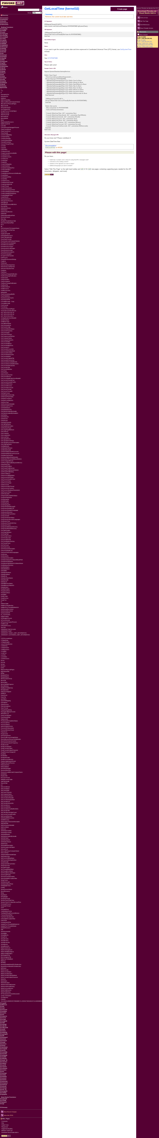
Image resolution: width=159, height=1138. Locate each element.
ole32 (3, 1029)
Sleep (2, 893)
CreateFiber (4, 160)
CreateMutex (4, 175)
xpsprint (4, 1094)
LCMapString (4, 640)
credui (4, 38)
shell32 (3, 887)
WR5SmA (3, 968)
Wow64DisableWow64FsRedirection (11, 964)
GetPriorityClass (5, 464)
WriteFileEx (4, 981)
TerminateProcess (6, 904)
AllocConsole (4, 105)
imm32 (4, 81)
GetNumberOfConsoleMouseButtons (11, 459)
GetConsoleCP (5, 347)
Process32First (5, 722)
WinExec (3, 961)
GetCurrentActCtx (6, 376)
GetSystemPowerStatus (7, 517)
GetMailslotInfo (5, 446)
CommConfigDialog (6, 134)
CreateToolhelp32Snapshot (8, 193)
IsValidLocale (4, 623)
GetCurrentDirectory (6, 384)
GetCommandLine (6, 325)
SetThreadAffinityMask (7, 869)
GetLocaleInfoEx (5, 435)
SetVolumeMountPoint (7, 884)
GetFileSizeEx (5, 417)
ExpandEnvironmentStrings (8, 259)
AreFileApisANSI (5, 109)
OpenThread (4, 708)
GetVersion (4, 554)
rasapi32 (4, 1048)
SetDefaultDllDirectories (7, 818)
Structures (5, 24)
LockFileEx (4, 657)
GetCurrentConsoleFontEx (8, 382)
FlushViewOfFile (5, 299)
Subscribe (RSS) (8, 1115)
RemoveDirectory (6, 770)
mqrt (3, 1008)
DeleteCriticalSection (6, 211)
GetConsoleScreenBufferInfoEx (10, 363)
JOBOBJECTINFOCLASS (8, 629)
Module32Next (5, 677)
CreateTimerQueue (6, 188)
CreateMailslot (5, 171)
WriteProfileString (5, 992)
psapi (3, 1042)
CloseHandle (4, 133)
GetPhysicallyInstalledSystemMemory (11, 462)
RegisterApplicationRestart (8, 761)
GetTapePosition (5, 530)
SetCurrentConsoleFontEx (8, 814)
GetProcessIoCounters (7, 488)
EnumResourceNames (7, 244)
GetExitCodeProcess (7, 406)
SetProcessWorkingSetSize (8, 860)
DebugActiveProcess (7, 200)
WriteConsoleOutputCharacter (9, 977)
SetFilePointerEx (5, 840)
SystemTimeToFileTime (7, 900)
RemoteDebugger (6, 768)
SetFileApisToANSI (6, 830)
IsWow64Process (6, 625)
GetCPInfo (4, 371)
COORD (3, 146)
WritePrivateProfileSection (8, 984)
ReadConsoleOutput (6, 748)
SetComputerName (6, 794)
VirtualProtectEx (5, 942)
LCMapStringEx (5, 642)
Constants (5, 18)
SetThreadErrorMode (7, 871)
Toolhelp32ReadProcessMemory (10, 913)
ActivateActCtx (5, 94)
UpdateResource (5, 927)
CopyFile (3, 147)
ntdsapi (4, 1024)
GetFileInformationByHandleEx (9, 413)
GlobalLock (4, 581)
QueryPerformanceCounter (8, 741)
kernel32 (4, 87)
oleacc (4, 1030)
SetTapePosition (5, 867)
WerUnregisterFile (6, 957)
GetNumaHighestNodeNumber (9, 457)
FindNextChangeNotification (9, 283)
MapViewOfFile (5, 671)
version (4, 1070)
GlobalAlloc (4, 570)
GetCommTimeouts (6, 334)
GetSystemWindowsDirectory (9, 527)
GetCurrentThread (6, 389)
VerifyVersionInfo (5, 931)
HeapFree (4, 600)
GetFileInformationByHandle (9, 411)
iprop (3, 84)
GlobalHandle (4, 580)
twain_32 (4, 1060)
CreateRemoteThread (7, 182)
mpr (3, 1006)
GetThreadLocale (6, 537)
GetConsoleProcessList (7, 360)
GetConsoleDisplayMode (8, 351)
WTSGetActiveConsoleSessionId (10, 993)
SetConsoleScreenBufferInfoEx (9, 809)
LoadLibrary (4, 645)
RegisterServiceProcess (8, 763)
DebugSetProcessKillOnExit (9, 204)
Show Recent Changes (10, 1112)
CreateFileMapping (6, 164)
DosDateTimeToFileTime (8, 230)
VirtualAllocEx (4, 935)
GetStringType (5, 503)
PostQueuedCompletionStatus (9, 721)
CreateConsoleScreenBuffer (9, 153)
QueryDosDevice (6, 735)
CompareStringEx (6, 138)
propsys (4, 1040)
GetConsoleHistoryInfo (7, 354)
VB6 (2, 929)
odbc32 (4, 1026)
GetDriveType (5, 402)
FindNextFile (4, 285)
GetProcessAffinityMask (8, 475)
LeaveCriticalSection (6, 644)
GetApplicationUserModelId (8, 318)
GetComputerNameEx (7, 340)
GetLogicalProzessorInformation (10, 442)
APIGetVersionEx (6, 107)
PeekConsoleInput (6, 715)
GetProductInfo (5, 493)
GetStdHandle (5, 501)
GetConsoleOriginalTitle (7, 358)
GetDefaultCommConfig (7, 395)
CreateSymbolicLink (6, 184)
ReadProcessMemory (7, 759)
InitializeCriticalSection (7, 605)
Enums (4, 21)
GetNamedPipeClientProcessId (9, 451)
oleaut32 (4, 1032)
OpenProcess (5, 704)
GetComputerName (6, 338)
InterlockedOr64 (5, 613)
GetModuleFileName (6, 448)
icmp (3, 79)
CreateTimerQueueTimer (8, 189)
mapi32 (4, 1003)
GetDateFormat (5, 393)
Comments (4, 1121)
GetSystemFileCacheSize (8, 514)
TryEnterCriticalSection (7, 917)
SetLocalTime (4, 852)
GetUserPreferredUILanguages (10, 552)
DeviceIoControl (5, 217)
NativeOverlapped (6, 691)
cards (3, 32)
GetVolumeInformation (7, 558)
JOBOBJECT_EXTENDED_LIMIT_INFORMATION (15, 635)
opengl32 (5, 1034)
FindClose (4, 272)
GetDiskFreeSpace (6, 398)
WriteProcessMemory (7, 988)
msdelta (4, 1011)
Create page (122, 9)
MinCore (4, 1004)
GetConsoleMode (6, 356)
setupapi (4, 1055)
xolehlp (4, 1092)
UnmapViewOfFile (6, 922)
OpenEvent (4, 695)
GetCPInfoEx (4, 373)
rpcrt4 (3, 1050)
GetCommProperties (6, 330)
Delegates (5, 19)
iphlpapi (4, 82)
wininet (4, 1078)
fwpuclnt (4, 61)
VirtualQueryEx (5, 946)
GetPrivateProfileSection (8, 468)
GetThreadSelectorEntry (8, 541)
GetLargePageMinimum (7, 429)
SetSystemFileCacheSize (8, 863)
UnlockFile (4, 920)
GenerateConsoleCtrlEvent (8, 310)
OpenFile (3, 697)
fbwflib (4, 58)
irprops (4, 86)
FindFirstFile (4, 277)
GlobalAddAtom (5, 569)
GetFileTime (4, 418)
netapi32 (4, 1021)
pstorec (4, 1044)
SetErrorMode (5, 827)
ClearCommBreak (6, 129)
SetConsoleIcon (5, 805)
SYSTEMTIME (53, 58)
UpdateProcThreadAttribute (8, 926)
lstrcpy (3, 664)
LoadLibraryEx (5, 647)
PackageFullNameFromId (8, 711)
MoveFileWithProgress (7, 684)
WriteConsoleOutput (6, 973)
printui (4, 1039)
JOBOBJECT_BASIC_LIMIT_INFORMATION (14, 633)
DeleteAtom (4, 210)
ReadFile (3, 754)
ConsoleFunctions (6, 142)
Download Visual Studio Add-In (10, 1132)
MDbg (2, 673)
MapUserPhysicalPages (7, 669)
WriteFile (3, 979)
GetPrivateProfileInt (6, 466)
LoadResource (5, 649)
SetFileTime (4, 843)
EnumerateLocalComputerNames (10, 241)
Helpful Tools (5, 1125)
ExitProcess (4, 257)
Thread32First (5, 909)
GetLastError (4, 431)
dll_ (2, 226)
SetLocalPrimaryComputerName (10, 851)
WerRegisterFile (5, 955)
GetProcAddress (5, 473)
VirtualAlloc (4, 933)
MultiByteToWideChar (7, 688)
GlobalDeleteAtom (6, 572)
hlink (3, 76)
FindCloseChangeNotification (9, 274)
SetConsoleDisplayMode (8, 799)
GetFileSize (4, 415)
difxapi (4, 48)
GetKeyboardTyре (6, 428)
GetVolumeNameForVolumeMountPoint (12, 559)
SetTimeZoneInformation (8, 876)
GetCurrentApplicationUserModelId (10, 378)
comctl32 (4, 35)
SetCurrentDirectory (6, 816)
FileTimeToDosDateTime (8, 265)
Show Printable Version (146, 28)
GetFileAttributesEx (6, 409)
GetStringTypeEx (5, 505)
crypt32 (4, 40)
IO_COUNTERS (5, 614)
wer (3, 1071)
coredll (4, 1100)
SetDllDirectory (5, 819)
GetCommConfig (5, 327)
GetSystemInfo (5, 515)
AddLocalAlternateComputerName (10, 102)
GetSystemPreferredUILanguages (10, 519)
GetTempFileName (6, 532)
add (89, 169)
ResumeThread (5, 777)
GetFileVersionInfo (6, 422)
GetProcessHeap (6, 481)
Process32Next (5, 724)
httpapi (4, 77)
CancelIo (3, 125)
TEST (2, 907)
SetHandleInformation (7, 845)
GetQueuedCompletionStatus (9, 495)
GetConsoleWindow (6, 369)
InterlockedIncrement (7, 611)
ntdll (3, 1022)
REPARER (4, 774)
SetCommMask (5, 788)
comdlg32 (5, 37)
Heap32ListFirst (5, 591)
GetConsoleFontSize (7, 352)
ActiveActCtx (4, 96)
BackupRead (4, 116)
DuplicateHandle (5, 233)
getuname (5, 66)
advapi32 (4, 29)
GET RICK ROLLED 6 (7, 316)
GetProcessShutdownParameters (10, 490)
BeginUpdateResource (7, 122)
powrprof (5, 1037)
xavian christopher (6, 995)
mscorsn (4, 1009)
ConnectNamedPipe (6, 140)
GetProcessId (5, 484)
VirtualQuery (4, 944)
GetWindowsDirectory (7, 565)
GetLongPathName (6, 444)
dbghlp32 (5, 45)
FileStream (4, 263)
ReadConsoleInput (6, 746)
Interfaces (5, 23)
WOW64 (3, 962)
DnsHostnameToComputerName (10, 228)
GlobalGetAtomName (7, 578)
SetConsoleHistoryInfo (7, 803)
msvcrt (4, 1017)
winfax (4, 1074)
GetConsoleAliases (6, 343)
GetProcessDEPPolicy (7, 477)
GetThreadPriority (6, 539)
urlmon (4, 1063)
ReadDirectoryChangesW (8, 752)
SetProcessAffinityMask (7, 858)
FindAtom (3, 270)
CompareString (5, 136)
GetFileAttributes (5, 407)
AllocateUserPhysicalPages (8, 103)
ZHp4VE (3, 999)
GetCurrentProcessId (7, 387)
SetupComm (4, 880)
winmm (4, 1079)
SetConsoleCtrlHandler (7, 797)
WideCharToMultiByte (7, 959)
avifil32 (4, 30)
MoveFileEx (4, 682)
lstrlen (2, 667)
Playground (4, 1127)
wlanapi (4, 1088)
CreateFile (4, 162)
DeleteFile (3, 213)
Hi (1, 602)
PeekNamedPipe (5, 717)
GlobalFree (4, 576)
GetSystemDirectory (6, 512)
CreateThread (5, 186)
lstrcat (2, 660)
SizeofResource (5, 891)
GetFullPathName (6, 424)
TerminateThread (5, 906)
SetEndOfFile (4, 823)
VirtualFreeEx (4, 939)
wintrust (4, 1084)
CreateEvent (4, 158)
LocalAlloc (4, 651)
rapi (3, 1103)
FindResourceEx (5, 290)
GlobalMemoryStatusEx (7, 585)
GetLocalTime (5, 437)
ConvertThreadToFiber (7, 144)
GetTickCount (5, 545)
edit (82, 169)
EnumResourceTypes (7, 246)
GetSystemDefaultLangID (8, 506)
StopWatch (4, 895)
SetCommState (5, 790)
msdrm (4, 1013)
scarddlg (4, 1052)
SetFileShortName (6, 841)
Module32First (5, 675)
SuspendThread (5, 898)
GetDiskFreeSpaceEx (7, 400)
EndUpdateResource (7, 235)
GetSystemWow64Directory (9, 528)
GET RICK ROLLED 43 (7, 314)
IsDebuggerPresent (6, 618)
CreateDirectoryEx (6, 156)
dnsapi (4, 51)
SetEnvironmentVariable (7, 825)
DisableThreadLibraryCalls (8, 221)
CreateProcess (5, 180)
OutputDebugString (6, 710)
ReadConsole (4, 744)
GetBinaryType (5, 321)
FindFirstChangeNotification (8, 276)
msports (4, 1016)
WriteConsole (4, 970)
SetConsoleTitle (5, 810)
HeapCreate (4, 596)
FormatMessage (5, 303)
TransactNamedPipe (6, 915)
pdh (3, 1035)
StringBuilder (4, 896)
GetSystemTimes (6, 525)
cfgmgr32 (5, 33)
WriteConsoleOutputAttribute (9, 975)
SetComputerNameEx (7, 796)
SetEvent (3, 829)
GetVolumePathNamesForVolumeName (12, 563)
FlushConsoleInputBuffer (8, 294)
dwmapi (4, 55)
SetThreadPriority (6, 874)
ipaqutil (4, 1102)
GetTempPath (5, 534)
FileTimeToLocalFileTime (8, 266)
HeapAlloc (4, 594)
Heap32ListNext (5, 592)
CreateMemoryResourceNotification (11, 173)
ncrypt (4, 1019)
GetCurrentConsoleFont (7, 380)
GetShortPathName (6, 497)
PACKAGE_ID (5, 713)
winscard (4, 1081)
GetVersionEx (5, 556)
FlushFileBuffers (5, 296)
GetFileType (4, 420)
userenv (4, 1066)
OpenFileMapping (6, 700)
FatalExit (3, 261)
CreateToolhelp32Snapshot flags (10, 191)
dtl (2, 53)
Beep (2, 120)
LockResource (5, 658)
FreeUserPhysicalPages (8, 308)
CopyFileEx (4, 149)
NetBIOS (3, 693)
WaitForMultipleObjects (7, 951)
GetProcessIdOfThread (7, 486)
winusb (4, 1086)
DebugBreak (4, 202)
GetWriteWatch (5, 567)
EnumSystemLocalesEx (7, 252)
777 (2, 91)
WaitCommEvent (5, 948)
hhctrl (3, 73)
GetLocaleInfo (5, 433)
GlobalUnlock (4, 587)
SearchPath (4, 783)
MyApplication (5, 689)
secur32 (4, 1053)
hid (3, 74)
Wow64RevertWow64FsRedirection (11, 966)
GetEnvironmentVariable (7, 404)
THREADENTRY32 (6, 911)
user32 (4, 1065)
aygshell (4, 1098)
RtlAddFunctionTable (6, 779)
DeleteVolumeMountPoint (8, 215)
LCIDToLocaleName (6, 638)
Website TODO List (6, 1130)
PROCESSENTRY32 (7, 726)
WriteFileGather (5, 982)
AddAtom (3, 98)
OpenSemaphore (5, 706)
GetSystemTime (5, 521)
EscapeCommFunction (7, 255)
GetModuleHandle (6, 450)
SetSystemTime (5, 865)
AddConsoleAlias (5, 100)
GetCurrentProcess (6, 385)
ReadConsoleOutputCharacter (9, 750)
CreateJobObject (5, 169)
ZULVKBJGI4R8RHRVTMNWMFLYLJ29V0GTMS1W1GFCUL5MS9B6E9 (21, 1001)
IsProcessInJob (5, 620)
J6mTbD (3, 627)
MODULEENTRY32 (6, 678)
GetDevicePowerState (7, 396)
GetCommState (5, 332)
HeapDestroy (4, 598)
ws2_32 (4, 1089)
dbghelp (4, 42)
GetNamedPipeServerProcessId (10, 453)
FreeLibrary (4, 307)
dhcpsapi (5, 46)
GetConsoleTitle (5, 367)
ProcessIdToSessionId (7, 728)
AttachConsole (5, 114)
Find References (145, 24)
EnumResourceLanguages (8, 243)
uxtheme (4, 1068)
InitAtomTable (4, 603)
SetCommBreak (5, 787)
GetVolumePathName (7, 561)
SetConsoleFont (5, 801)
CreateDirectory (5, 155)
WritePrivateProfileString (7, 986)
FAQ (2, 1123)
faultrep (4, 56)
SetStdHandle (4, 862)
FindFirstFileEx (5, 279)
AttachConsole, (5, 113)
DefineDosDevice (6, 208)
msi (3, 1014)
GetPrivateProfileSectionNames (10, 470)
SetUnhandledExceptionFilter (9, 878)
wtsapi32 (4, 1091)
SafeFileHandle (5, 781)
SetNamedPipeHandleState (8, 854)
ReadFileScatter (5, 757)
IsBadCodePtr (5, 616)
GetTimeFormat (5, 547)
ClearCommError (5, 131)
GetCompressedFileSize (8, 336)
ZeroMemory (4, 997)
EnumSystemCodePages (8, 248)
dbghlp (4, 43)
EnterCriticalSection (6, 237)
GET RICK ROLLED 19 (7, 312)
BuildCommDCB (5, 124)
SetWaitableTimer (6, 885)
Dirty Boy (3, 219)
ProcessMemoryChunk (7, 730)
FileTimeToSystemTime (7, 268)
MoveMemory (5, 686)
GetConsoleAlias (5, 341)
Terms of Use (144, 17)
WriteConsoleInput (6, 971)
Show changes (143, 34)
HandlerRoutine (5, 589)
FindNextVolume (5, 286)
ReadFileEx (4, 755)
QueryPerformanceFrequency (9, 743)
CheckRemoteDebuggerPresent (10, 127)
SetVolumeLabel (5, 882)
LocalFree (4, 653)
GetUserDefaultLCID (7, 550)
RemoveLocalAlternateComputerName (12, 772)
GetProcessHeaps (6, 483)
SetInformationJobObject (8, 847)
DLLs (2, 224)
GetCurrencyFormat (6, 374)
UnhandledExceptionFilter (8, 918)
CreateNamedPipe (6, 177)
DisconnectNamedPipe (7, 222)
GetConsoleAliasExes (7, 345)
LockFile (3, 655)
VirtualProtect (4, 940)
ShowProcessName (6, 889)
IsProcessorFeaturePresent (9, 622)
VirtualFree (4, 937)
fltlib (3, 60)
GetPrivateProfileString (7, 471)
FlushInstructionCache (7, 298)
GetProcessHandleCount (8, 479)
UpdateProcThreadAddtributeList (10, 924)
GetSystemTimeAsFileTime (8, 523)
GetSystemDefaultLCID (7, 508)
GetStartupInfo (5, 499)
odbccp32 (5, 1027)
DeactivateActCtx (6, 199)
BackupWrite (4, 118)
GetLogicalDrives (6, 439)
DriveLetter (4, 232)
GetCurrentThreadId (6, 391)
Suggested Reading (6, 1128)
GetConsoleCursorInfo (7, 349)
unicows (4, 1061)
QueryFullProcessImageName (9, 737)
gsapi (3, 71)
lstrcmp (3, 662)
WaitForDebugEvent (6, 949)
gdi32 (3, 63)
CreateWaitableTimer (7, 195)
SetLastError (4, 849)
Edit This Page (144, 21)
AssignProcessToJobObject (9, 111)
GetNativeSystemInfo (7, 455)
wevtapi (4, 1073)
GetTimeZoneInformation (8, 548)
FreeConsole (4, 305)
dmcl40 (4, 50)
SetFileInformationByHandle (8, 836)
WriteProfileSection (6, 990)
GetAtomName (5, 320)
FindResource (5, 288)
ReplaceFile (4, 775)
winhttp (4, 1076)
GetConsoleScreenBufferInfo (9, 362)
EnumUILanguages (6, 254)
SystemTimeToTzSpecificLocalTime (11, 902)
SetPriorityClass (5, 856)
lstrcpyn (3, 666)
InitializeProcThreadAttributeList (10, 607)
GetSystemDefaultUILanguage (9, 510)
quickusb (5, 1047)
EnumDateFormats (6, 239)
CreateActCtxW (5, 151)
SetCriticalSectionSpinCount (9, 812)
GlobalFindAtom (5, 574)
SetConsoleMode (5, 807)
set (2, 785)
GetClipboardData (6, 323)
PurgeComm (4, 733)
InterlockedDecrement (7, 609)
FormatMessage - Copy (7, 301)
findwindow (4, 292)
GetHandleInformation (7, 426)
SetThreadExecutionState (8, 873)
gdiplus (4, 64)
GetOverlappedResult (7, 461)
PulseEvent (4, 732)
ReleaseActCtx (5, 765)
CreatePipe (4, 178)
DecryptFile (4, 206)
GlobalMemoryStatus (7, 583)
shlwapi (4, 1058)
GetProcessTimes (6, 492)
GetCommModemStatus (7, 329)
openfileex (4, 699)
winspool (5, 1083)
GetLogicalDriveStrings (7, 440)
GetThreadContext (6, 536)
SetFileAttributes (5, 834)
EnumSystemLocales (7, 250)
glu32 (3, 68)
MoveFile (3, 680)
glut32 (4, 69)
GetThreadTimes (5, 543)
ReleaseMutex (5, 766)
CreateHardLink (5, 166)
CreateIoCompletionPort (7, 168)
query (3, 1045)
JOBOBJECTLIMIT (6, 631)
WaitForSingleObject (6, 953)
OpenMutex (4, 702)
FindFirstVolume (5, 281)
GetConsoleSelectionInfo (8, 365)
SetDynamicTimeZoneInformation (10, 821)
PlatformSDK (4, 719)
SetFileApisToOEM (6, 832)
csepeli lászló (4, 197)
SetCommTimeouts (6, 792)
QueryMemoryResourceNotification (11, 739)
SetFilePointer (5, 838)
